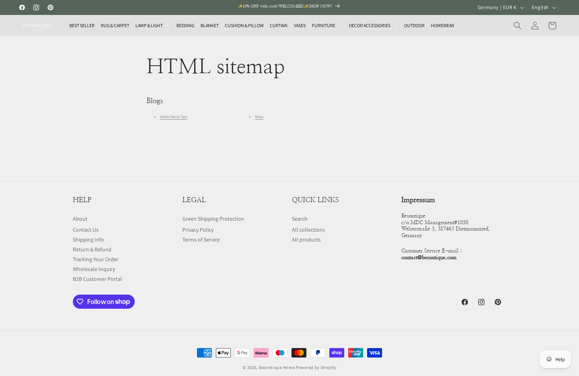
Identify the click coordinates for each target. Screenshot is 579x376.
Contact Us (85, 229)
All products (306, 239)
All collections (308, 229)
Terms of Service (201, 239)
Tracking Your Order (96, 259)
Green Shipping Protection (213, 218)
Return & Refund (92, 249)
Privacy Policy (197, 229)
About (80, 218)
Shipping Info (88, 239)
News (259, 116)
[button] (152, 25)
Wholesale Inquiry (94, 269)
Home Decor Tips (173, 116)
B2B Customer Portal (97, 278)
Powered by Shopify (316, 367)
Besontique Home (277, 367)
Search (300, 218)
